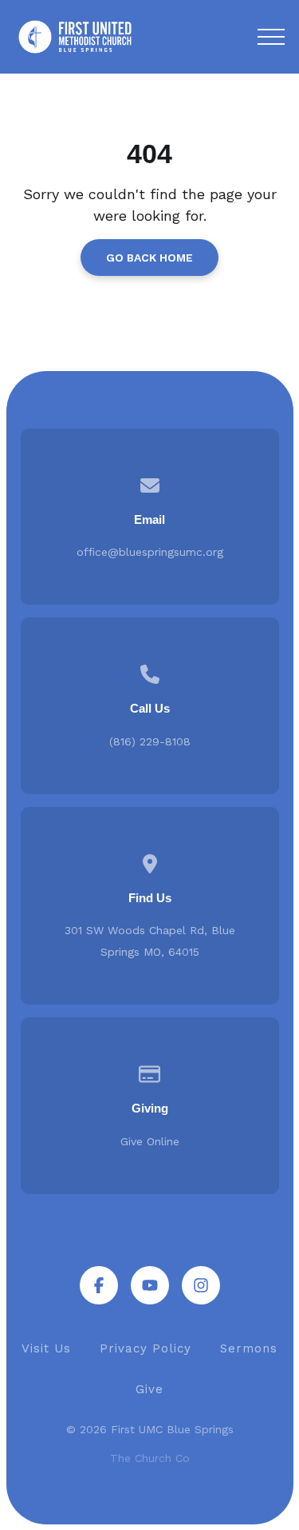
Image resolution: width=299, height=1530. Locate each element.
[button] (271, 36)
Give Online (149, 1141)
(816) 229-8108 (150, 741)
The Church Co (150, 1458)
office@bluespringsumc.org (150, 551)
